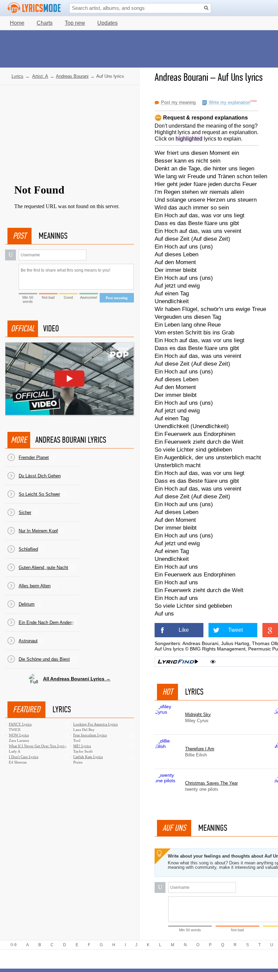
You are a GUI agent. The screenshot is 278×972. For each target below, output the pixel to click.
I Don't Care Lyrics (23, 757)
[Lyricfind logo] (178, 662)
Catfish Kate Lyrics (88, 757)
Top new (75, 23)
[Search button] (206, 8)
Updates (107, 23)
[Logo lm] (34, 7)
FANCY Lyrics (20, 724)
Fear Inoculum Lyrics (90, 735)
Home (17, 23)
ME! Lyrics (82, 746)
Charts (45, 23)
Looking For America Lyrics (95, 724)
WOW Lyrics (19, 735)
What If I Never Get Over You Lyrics (38, 746)
